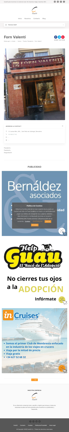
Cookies (30, 425)
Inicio (20, 18)
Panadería (30, 41)
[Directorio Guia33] (34, 10)
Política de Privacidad (41, 425)
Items (19, 41)
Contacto (36, 18)
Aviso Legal (52, 425)
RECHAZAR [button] (34, 225)
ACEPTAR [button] (48, 221)
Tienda (25, 41)
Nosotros (27, 18)
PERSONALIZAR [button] (37, 221)
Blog (44, 18)
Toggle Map (12, 25)
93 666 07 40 (12, 134)
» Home (13, 41)
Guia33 (16, 425)
